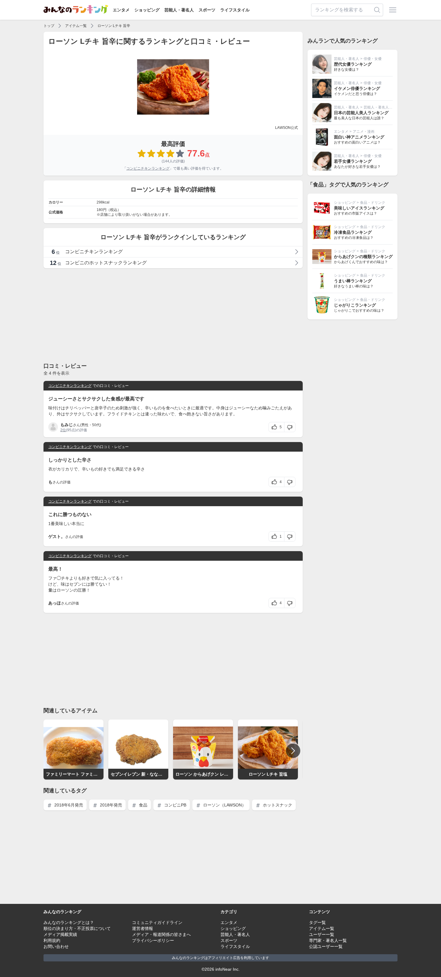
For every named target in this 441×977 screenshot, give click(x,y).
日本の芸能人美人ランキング (361, 112)
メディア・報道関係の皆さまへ (161, 934)
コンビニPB (174, 805)
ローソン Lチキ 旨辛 (114, 26)
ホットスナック (277, 805)
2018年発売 (110, 805)
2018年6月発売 (68, 805)
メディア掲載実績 (60, 934)
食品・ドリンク (372, 202)
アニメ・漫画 (363, 131)
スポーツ (207, 9)
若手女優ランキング (353, 161)
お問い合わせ (56, 946)
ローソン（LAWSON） (224, 805)
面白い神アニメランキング (359, 137)
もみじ (66, 424)
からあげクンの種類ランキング (363, 256)
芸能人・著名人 (179, 9)
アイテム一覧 (76, 26)
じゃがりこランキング (355, 305)
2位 (63, 430)
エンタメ (121, 9)
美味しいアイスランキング (359, 208)
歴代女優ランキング (353, 64)
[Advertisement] (173, 315)
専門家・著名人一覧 (328, 940)
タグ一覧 (317, 922)
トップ (49, 26)
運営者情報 (142, 928)
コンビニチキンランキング (148, 168)
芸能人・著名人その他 (382, 107)
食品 (142, 805)
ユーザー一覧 (321, 934)
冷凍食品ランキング (353, 232)
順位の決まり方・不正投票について (77, 928)
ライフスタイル (235, 9)
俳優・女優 (373, 59)
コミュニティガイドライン (157, 922)
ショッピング (147, 9)
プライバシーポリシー (153, 940)
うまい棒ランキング (353, 280)
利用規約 (52, 940)
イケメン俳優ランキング (357, 88)
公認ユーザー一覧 (326, 946)
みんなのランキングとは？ (69, 922)
